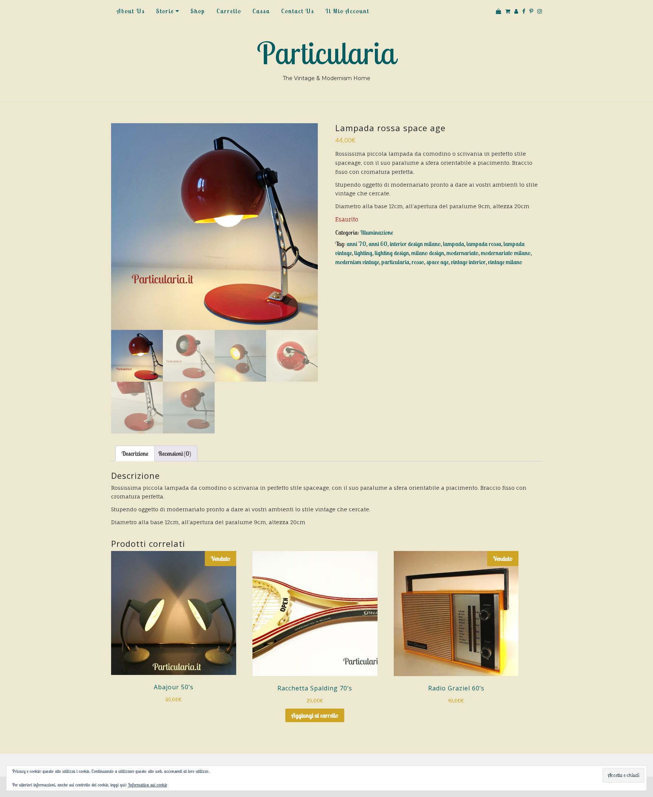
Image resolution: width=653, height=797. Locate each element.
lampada (453, 244)
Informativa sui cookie (147, 785)
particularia (395, 262)
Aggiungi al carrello (314, 715)
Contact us (297, 11)
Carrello (229, 11)
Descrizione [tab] (135, 453)
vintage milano (505, 262)
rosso (418, 262)
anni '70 (356, 244)
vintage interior (468, 262)
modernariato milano (506, 253)
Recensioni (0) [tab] (174, 453)
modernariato (462, 253)
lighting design (391, 253)
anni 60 (377, 244)
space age (437, 262)
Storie (165, 11)
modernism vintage (357, 262)
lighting (363, 253)
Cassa (261, 11)
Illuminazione (376, 232)
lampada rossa (483, 244)
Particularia (326, 53)
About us (131, 11)
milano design (427, 253)
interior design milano (415, 244)
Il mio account (347, 11)
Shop (197, 11)
